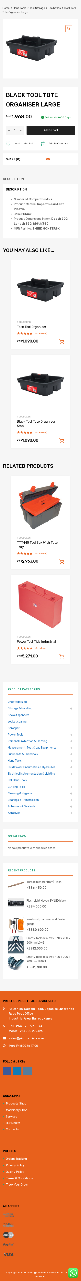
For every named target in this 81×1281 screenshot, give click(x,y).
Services (11, 1116)
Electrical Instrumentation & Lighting (31, 773)
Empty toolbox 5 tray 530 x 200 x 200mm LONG (48, 940)
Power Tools (15, 734)
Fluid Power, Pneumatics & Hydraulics (31, 767)
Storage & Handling (20, 708)
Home (6, 8)
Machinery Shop (17, 1110)
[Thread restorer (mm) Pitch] (16, 888)
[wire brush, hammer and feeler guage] (16, 932)
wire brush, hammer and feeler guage (46, 921)
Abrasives (14, 812)
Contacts (12, 1129)
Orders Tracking (16, 1159)
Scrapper (13, 728)
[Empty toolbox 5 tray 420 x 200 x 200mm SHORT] (16, 969)
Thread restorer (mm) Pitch (44, 881)
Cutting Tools (16, 786)
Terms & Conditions (19, 1178)
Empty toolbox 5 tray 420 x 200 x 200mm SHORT (48, 959)
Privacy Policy (15, 1165)
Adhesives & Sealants (21, 806)
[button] (68, 28)
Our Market (13, 1123)
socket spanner (18, 721)
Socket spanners (18, 715)
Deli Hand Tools (17, 780)
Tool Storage (37, 8)
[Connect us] (7, 1070)
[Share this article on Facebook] (26, 159)
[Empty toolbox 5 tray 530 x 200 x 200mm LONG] (16, 952)
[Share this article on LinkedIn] (40, 159)
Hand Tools (19, 8)
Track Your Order (17, 1184)
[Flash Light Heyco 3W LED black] (16, 906)
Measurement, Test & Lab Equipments (32, 747)
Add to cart (51, 130)
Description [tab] (13, 179)
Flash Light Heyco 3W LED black (46, 900)
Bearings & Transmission (23, 799)
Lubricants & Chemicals (23, 754)
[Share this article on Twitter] (33, 159)
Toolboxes (54, 8)
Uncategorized (17, 701)
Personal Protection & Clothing (27, 741)
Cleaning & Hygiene (20, 793)
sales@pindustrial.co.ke (26, 1038)
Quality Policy (15, 1172)
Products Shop (16, 1103)
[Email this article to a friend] (47, 159)
